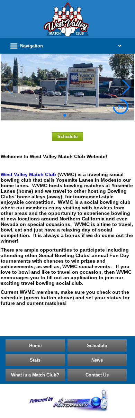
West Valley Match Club (28, 174)
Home (35, 345)
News (97, 360)
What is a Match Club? (35, 375)
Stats (35, 360)
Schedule (67, 136)
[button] (64, 115)
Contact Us (97, 375)
